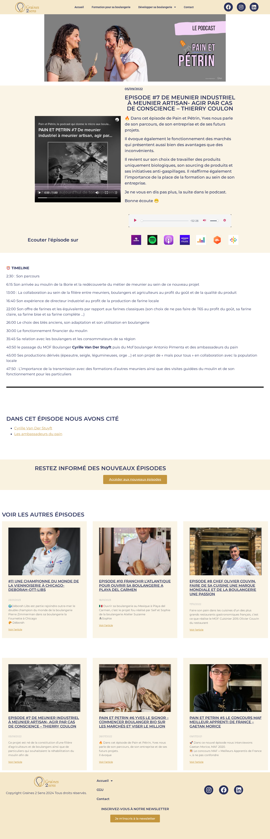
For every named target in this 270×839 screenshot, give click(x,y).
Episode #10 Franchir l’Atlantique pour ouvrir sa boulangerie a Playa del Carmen (135, 585)
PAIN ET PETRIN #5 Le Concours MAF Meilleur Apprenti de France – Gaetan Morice (226, 722)
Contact (189, 7)
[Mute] (204, 220)
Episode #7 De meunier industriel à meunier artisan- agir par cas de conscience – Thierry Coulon (43, 722)
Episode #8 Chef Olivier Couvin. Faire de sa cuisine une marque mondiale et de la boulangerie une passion (223, 587)
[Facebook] (228, 7)
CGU (100, 790)
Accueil (79, 7)
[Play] (135, 220)
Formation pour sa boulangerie (111, 7)
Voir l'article (15, 629)
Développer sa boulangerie (155, 7)
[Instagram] (241, 7)
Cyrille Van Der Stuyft (33, 428)
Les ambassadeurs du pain (38, 434)
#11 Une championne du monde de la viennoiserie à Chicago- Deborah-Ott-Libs (43, 585)
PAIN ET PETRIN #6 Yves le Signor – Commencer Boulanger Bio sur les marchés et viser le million (134, 722)
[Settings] (224, 220)
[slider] (165, 220)
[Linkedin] (254, 7)
